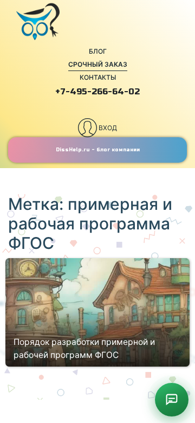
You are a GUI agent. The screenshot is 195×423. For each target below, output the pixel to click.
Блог (98, 51)
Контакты (98, 77)
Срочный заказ (97, 64)
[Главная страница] (97, 21)
